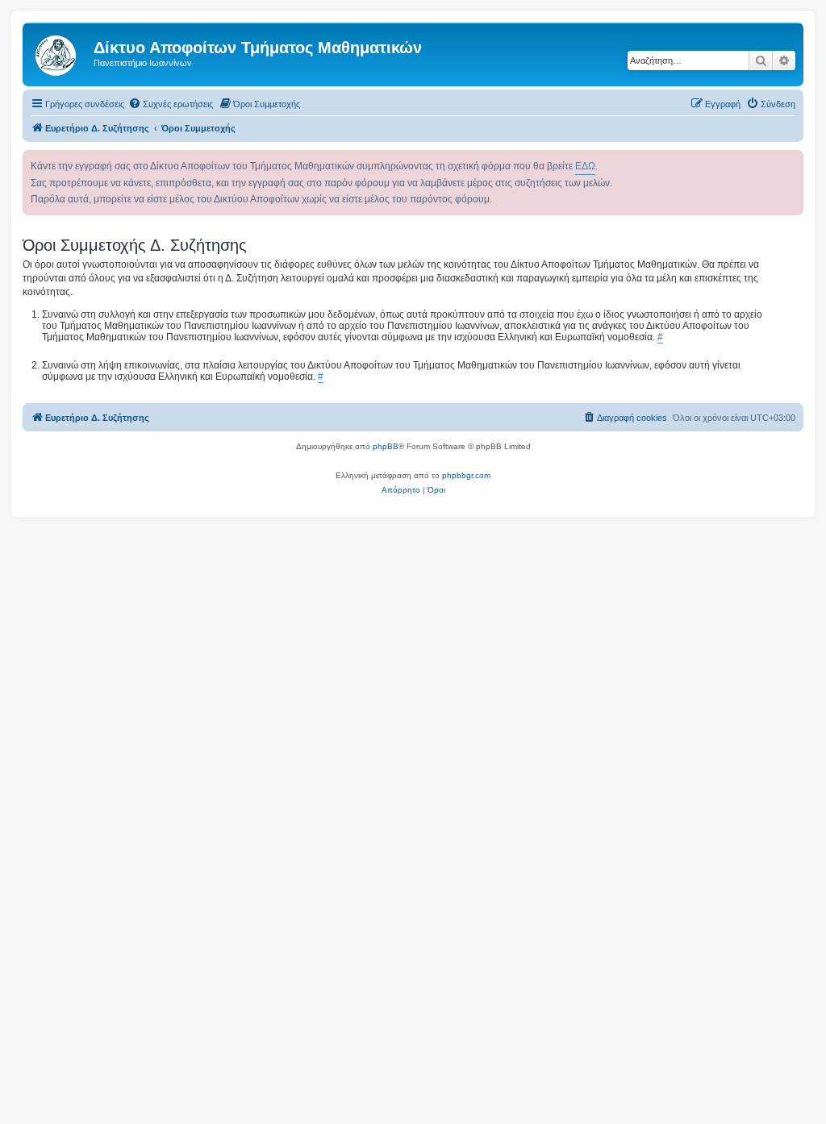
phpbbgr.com (466, 475)
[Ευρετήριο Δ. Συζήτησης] (60, 52)
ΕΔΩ (585, 166)
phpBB (385, 446)
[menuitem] (170, 104)
